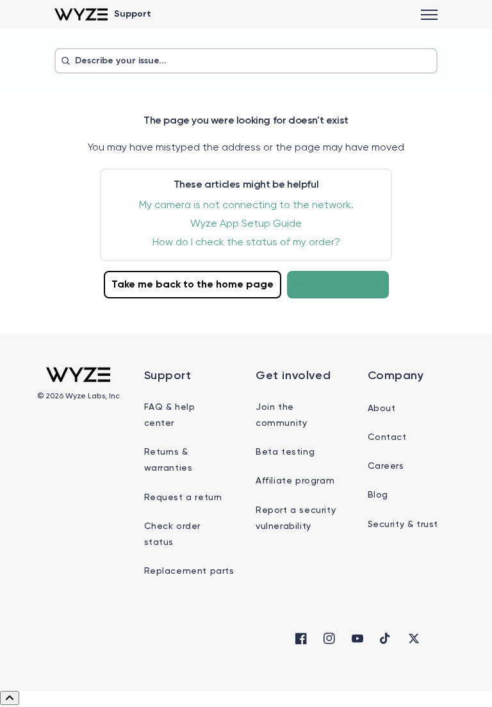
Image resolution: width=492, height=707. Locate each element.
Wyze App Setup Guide (246, 224)
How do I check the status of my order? (246, 243)
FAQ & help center (169, 415)
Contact (387, 437)
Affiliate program (295, 480)
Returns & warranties (168, 460)
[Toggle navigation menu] (429, 15)
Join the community (281, 415)
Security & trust (403, 524)
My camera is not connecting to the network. (246, 205)
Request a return (183, 497)
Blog (378, 495)
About (382, 408)
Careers (386, 466)
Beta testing (285, 452)
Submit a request (338, 285)
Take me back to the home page (192, 285)
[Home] (81, 14)
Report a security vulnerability (296, 518)
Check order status (172, 534)
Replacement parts (189, 571)
